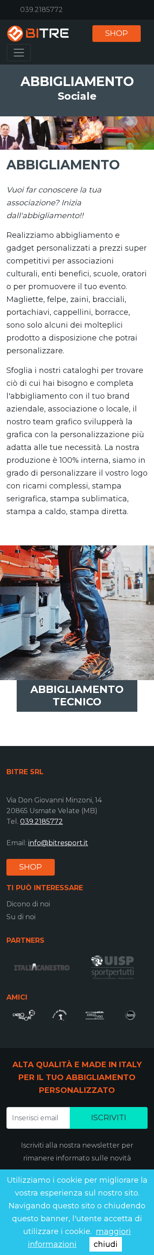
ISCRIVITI (108, 1117)
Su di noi (21, 917)
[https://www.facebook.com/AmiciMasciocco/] (59, 1015)
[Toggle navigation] (19, 52)
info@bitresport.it (58, 843)
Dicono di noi (28, 904)
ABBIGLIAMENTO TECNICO (77, 695)
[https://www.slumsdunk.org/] (130, 1015)
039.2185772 (41, 10)
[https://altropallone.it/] (24, 1015)
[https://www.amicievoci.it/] (94, 1015)
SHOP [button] (116, 33)
